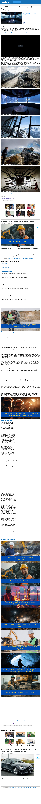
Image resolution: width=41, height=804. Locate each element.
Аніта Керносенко (12, 753)
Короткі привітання (5, 263)
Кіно (4, 200)
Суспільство (15, 725)
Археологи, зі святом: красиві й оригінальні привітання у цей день (21, 258)
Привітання (10, 725)
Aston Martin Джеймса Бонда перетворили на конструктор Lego (20, 193)
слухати (17, 2)
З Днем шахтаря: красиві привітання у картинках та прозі (30, 16)
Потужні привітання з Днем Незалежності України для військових (19, 720)
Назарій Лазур (10, 223)
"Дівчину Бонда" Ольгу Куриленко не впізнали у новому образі (16, 32)
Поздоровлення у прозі (6, 264)
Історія (11, 200)
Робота (24, 725)
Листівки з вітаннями (5, 267)
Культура (7, 200)
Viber (13, 198)
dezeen (5, 196)
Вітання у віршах (5, 266)
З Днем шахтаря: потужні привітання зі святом (30, 14)
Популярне (5, 725)
